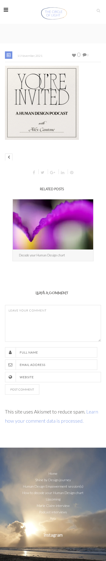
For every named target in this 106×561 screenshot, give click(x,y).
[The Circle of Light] (54, 11)
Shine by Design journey (53, 480)
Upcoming (53, 499)
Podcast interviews (53, 512)
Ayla (53, 518)
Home (53, 473)
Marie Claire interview (53, 505)
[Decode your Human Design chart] (53, 224)
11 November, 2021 (29, 56)
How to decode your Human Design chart (53, 493)
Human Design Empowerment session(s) (53, 486)
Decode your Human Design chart (42, 255)
